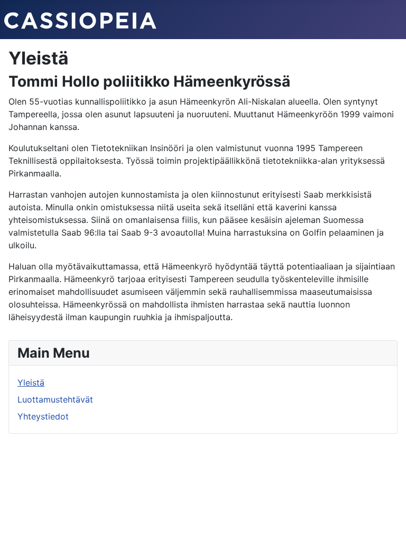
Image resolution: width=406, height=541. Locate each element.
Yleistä (30, 382)
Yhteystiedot (43, 416)
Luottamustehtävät (55, 399)
